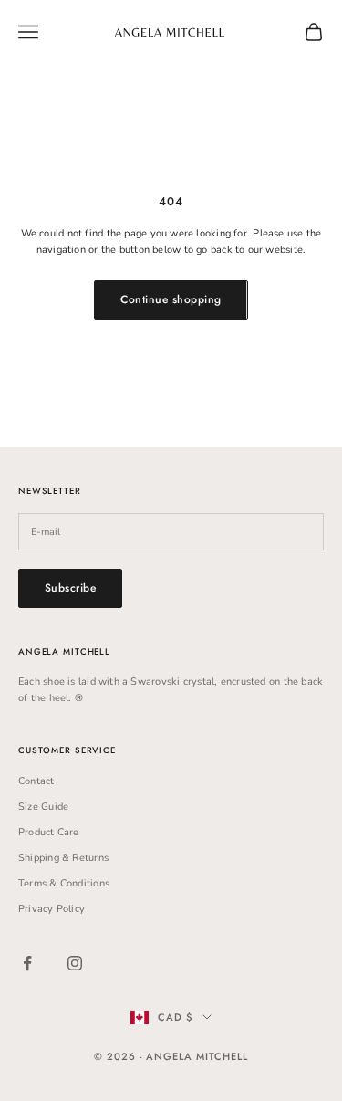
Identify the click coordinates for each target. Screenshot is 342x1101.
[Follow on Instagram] (75, 963)
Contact (36, 781)
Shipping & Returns (63, 858)
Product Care (48, 832)
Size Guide (43, 806)
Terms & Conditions (63, 883)
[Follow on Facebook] (27, 963)
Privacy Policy (51, 909)
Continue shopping (170, 299)
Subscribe (70, 588)
